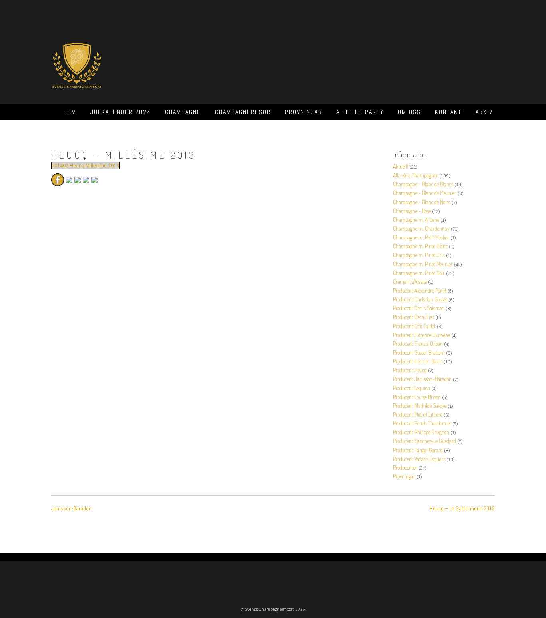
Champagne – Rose (412, 210)
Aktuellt (401, 166)
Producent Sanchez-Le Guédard (424, 440)
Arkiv (484, 112)
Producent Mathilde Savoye (419, 405)
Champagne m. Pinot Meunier (423, 264)
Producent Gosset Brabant (419, 352)
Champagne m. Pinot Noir (419, 272)
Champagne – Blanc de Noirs (421, 202)
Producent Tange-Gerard (418, 450)
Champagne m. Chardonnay (421, 228)
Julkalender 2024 (120, 112)
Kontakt (448, 112)
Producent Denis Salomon (418, 308)
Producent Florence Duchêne (421, 334)
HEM (70, 112)
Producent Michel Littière (417, 414)
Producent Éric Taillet (414, 326)
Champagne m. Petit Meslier (421, 237)
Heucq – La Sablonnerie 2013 (462, 508)
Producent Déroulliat (413, 316)
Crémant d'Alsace (410, 281)
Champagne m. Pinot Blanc (420, 246)
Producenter (405, 467)
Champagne (183, 112)
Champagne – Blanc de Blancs (423, 184)
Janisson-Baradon (71, 508)
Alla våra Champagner (415, 175)
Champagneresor (243, 112)
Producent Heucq (410, 370)
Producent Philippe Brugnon (421, 432)
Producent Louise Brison (417, 396)
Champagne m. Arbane (416, 219)
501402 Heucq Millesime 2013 (85, 165)
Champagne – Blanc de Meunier (424, 192)
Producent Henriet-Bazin (417, 361)
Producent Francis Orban (418, 343)
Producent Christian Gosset (420, 299)
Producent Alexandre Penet (419, 290)
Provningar (303, 112)
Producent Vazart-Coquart (419, 458)
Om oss (409, 112)
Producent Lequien (411, 388)
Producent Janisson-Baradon (422, 378)
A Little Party (360, 112)
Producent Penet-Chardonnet (422, 423)
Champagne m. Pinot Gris (419, 254)
